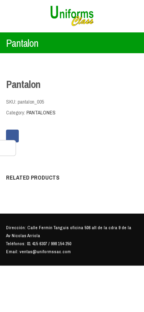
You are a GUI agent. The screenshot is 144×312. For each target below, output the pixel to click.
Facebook (12, 136)
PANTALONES (41, 112)
